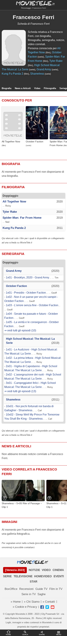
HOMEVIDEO (43, 576)
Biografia (6, 88)
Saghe (41, 594)
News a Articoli (23, 88)
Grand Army (44, 69)
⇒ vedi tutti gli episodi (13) (20, 391)
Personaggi (26, 8)
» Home (16, 601)
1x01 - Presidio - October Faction (26, 292)
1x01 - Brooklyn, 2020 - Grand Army (27, 277)
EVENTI (59, 576)
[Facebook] (42, 607)
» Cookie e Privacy (25, 606)
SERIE (7, 576)
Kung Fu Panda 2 (12, 73)
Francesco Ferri (33, 17)
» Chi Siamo (32, 601)
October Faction (34, 141)
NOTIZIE (34, 570)
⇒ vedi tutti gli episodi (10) (20, 330)
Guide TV (41, 589)
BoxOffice (11, 589)
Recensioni (26, 589)
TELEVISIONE (23, 576)
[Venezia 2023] (15, 570)
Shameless (37, 73)
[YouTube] (52, 607)
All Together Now (11, 141)
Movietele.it (34, 3)
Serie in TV (28, 594)
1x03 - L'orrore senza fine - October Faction (32, 305)
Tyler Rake (56, 60)
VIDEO (46, 570)
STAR (33, 581)
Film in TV (55, 589)
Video (37, 88)
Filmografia (50, 88)
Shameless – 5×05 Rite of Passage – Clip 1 (22, 505)
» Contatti (49, 601)
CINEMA (58, 570)
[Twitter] (47, 607)
